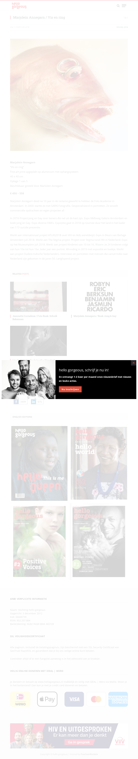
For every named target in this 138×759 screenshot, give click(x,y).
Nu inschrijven (70, 389)
